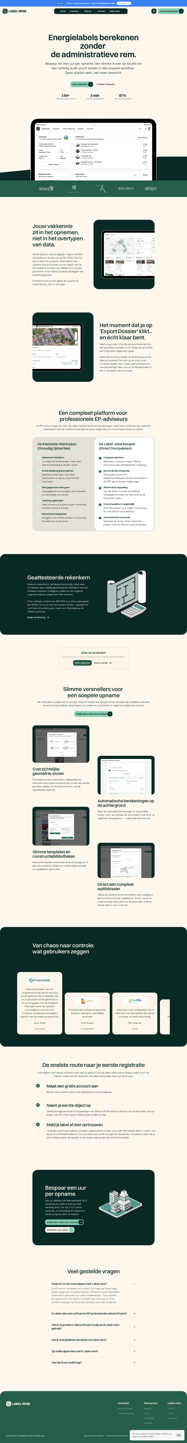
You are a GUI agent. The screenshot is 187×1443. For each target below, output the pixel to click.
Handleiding (149, 1418)
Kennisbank (172, 1418)
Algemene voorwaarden (94, 1436)
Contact (171, 1413)
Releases (148, 1408)
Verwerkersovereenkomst (117, 1436)
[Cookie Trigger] (29, 11)
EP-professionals (125, 1408)
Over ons (171, 1408)
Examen (147, 1413)
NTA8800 (148, 1423)
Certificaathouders (126, 1413)
